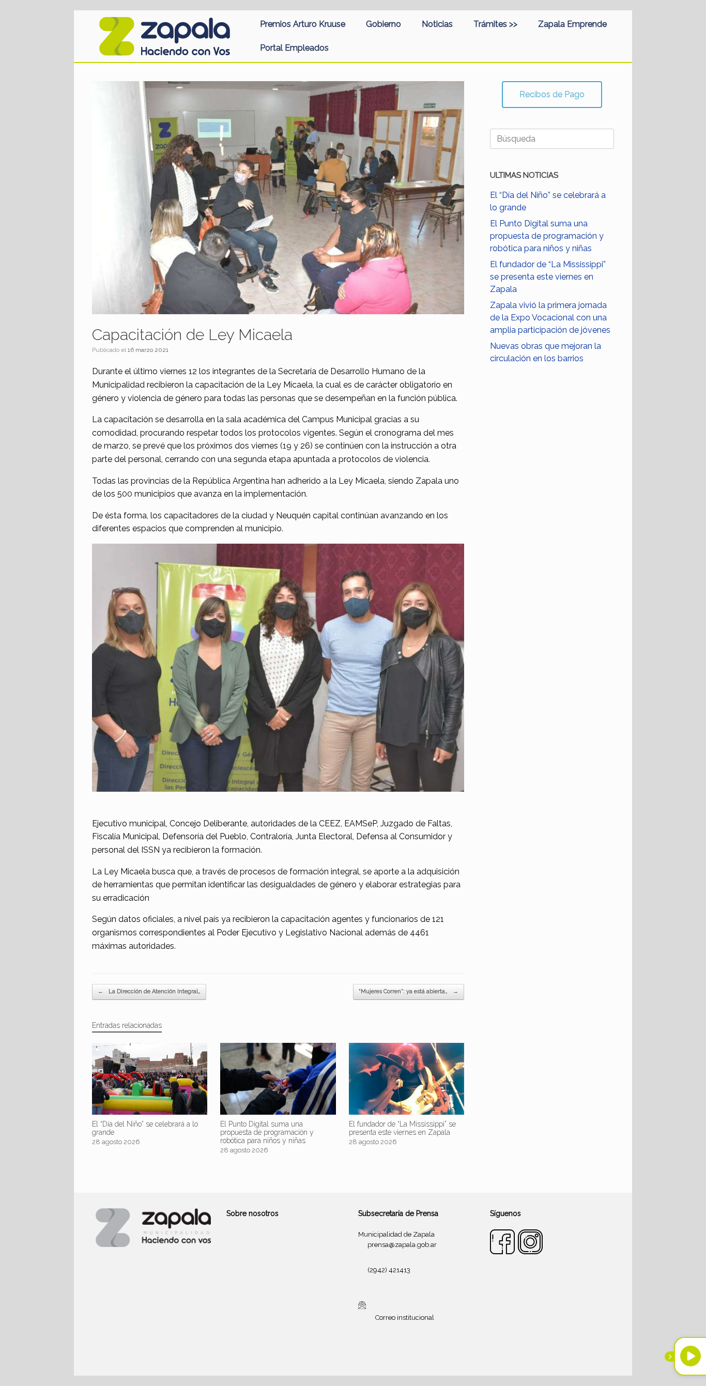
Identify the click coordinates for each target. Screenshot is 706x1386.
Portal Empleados (294, 48)
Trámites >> (495, 24)
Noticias (437, 24)
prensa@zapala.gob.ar (402, 1245)
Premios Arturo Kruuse (302, 24)
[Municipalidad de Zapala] (164, 36)
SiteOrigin (365, 1355)
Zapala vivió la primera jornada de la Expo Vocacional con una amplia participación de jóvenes (550, 317)
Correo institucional (404, 1317)
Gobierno (383, 24)
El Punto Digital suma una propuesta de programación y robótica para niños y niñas (547, 236)
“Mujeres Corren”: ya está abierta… (408, 991)
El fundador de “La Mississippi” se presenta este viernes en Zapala (548, 276)
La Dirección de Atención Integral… (149, 991)
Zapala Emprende (572, 24)
